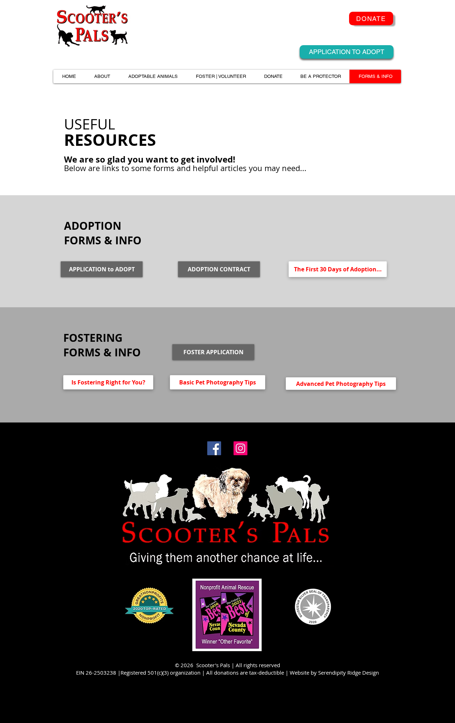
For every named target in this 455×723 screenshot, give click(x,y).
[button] (102, 76)
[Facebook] (214, 448)
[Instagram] (240, 448)
